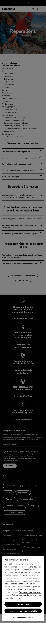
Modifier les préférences (23, 618)
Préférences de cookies (30, 592)
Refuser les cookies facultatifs (23, 611)
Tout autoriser (23, 604)
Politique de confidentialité (24, 595)
